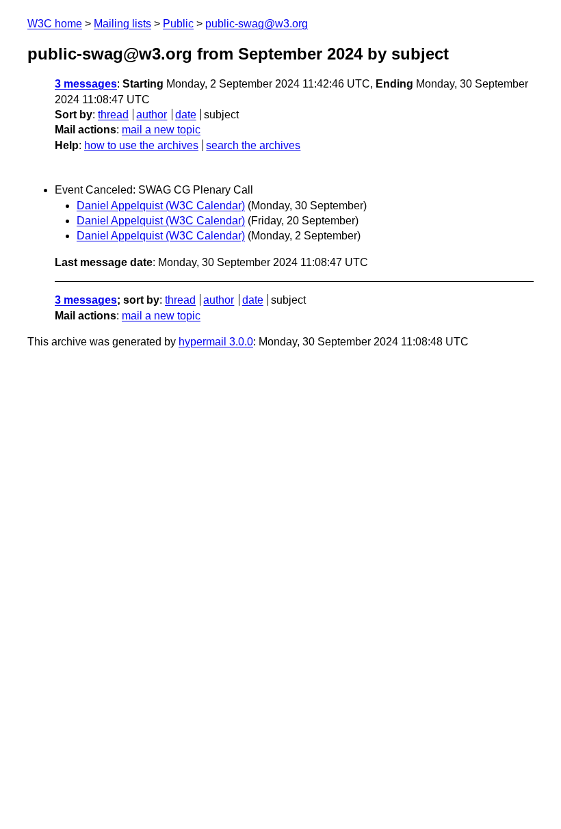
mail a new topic (161, 129)
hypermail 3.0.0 (216, 341)
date (185, 114)
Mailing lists (122, 23)
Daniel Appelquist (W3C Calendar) (161, 205)
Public (178, 23)
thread (113, 114)
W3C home (54, 23)
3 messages (86, 84)
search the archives (253, 145)
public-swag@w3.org (256, 23)
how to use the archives (141, 145)
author (151, 114)
